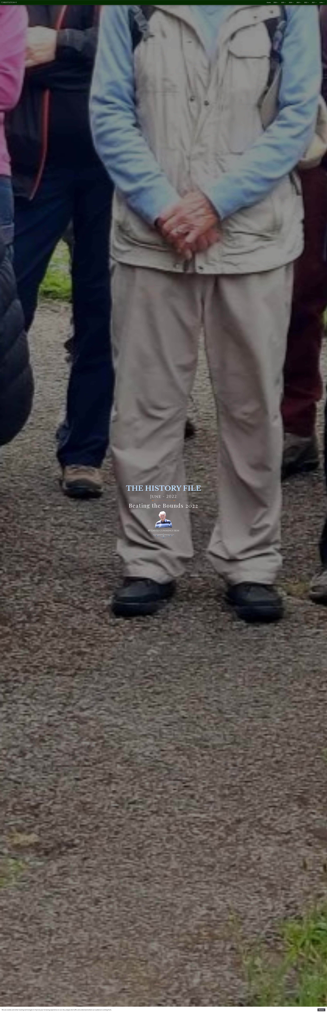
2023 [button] (298, 2)
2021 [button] (313, 2)
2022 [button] (305, 2)
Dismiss (321, 1010)
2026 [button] (275, 2)
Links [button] (321, 2)
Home (269, 2)
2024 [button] (290, 2)
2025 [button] (282, 2)
